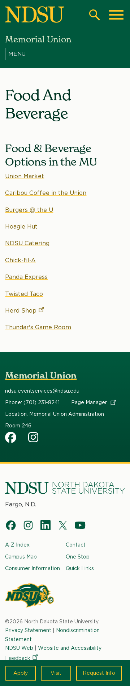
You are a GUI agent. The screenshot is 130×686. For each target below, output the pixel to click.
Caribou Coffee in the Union (45, 192)
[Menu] (65, 54)
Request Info (99, 673)
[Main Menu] (116, 15)
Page (89, 402)
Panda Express (26, 276)
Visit (56, 673)
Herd (20, 310)
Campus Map (21, 557)
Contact (76, 545)
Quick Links (80, 568)
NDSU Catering (27, 243)
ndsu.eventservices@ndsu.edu (42, 391)
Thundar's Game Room (38, 327)
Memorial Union (41, 375)
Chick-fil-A (20, 260)
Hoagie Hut (21, 226)
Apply (20, 673)
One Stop (78, 557)
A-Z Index (17, 545)
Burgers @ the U (29, 209)
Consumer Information (32, 568)
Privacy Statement (28, 630)
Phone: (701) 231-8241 (32, 402)
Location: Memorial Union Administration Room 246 (54, 419)
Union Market (24, 176)
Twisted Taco (24, 293)
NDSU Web (19, 648)
